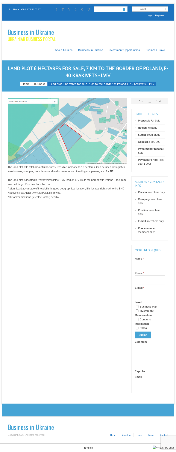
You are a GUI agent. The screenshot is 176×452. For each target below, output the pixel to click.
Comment (141, 341)
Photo (143, 328)
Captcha (140, 371)
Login (149, 15)
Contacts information (143, 321)
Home (26, 84)
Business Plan (148, 306)
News (151, 435)
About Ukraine (64, 50)
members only (156, 192)
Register (159, 15)
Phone (139, 273)
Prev (141, 101)
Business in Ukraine (31, 32)
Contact (164, 435)
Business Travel (155, 50)
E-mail (139, 287)
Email (138, 376)
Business (39, 84)
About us (126, 435)
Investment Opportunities (124, 50)
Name (139, 258)
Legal (139, 435)
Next (159, 101)
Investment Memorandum (144, 313)
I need (138, 302)
